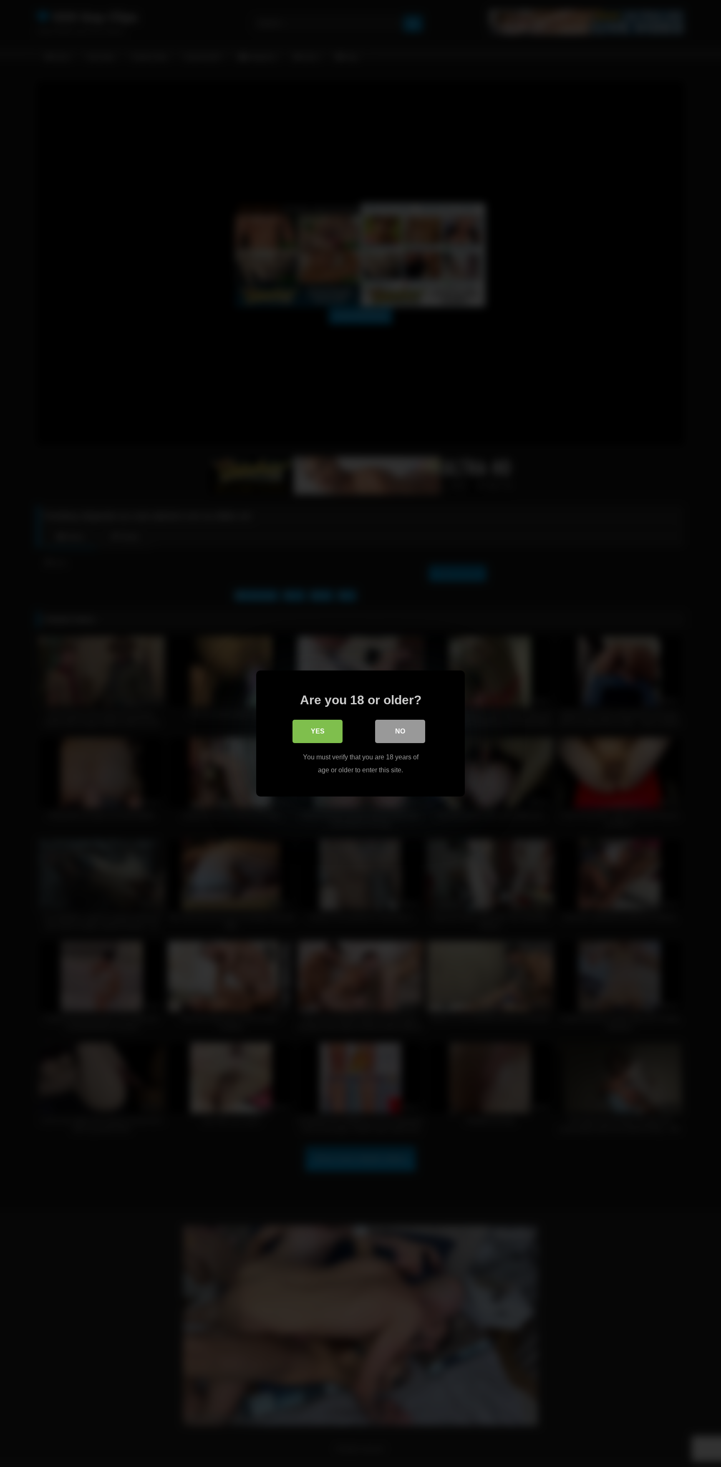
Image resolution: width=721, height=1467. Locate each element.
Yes (318, 731)
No (400, 731)
